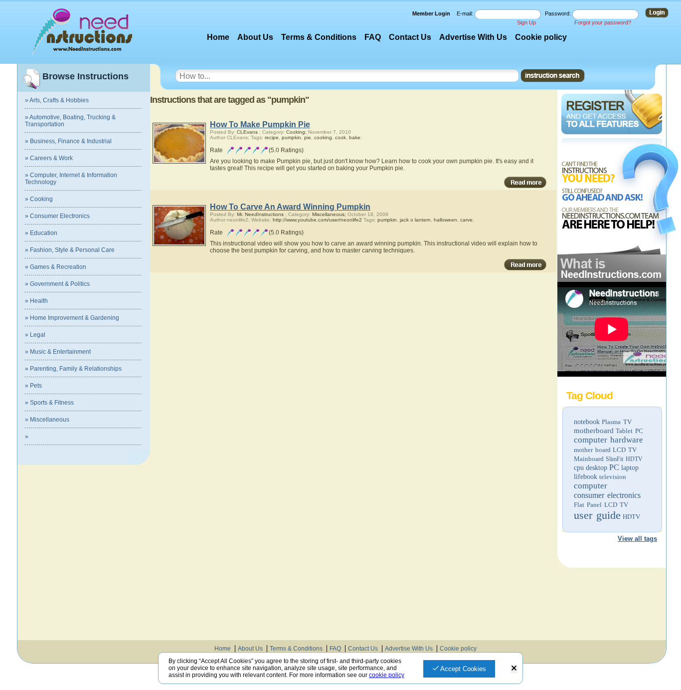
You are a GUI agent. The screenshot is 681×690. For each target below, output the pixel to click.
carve (466, 220)
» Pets (33, 385)
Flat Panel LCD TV (601, 504)
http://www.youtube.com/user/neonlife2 (317, 220)
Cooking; (296, 132)
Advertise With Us (473, 37)
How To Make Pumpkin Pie (260, 124)
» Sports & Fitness (49, 402)
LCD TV (625, 450)
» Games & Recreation (55, 266)
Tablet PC (629, 431)
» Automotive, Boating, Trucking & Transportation (70, 121)
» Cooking (39, 199)
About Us (255, 37)
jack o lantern (415, 220)
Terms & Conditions (318, 37)
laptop (630, 467)
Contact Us (410, 37)
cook (340, 137)
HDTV (631, 516)
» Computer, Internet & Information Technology (71, 179)
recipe (272, 137)
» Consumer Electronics (57, 216)
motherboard (594, 431)
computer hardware (608, 440)
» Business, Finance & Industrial (68, 141)
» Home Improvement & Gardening (72, 317)
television (612, 476)
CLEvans (247, 132)
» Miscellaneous (47, 419)
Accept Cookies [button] (462, 669)
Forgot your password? (602, 22)
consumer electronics (607, 495)
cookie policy (386, 675)
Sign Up (526, 22)
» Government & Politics (57, 283)
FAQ (372, 37)
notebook (587, 422)
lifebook (585, 476)
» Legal (35, 334)
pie (307, 137)
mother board (592, 450)
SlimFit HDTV (624, 459)
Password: (558, 13)
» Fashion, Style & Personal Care (70, 249)
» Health (36, 300)
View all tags (637, 538)
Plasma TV (617, 422)
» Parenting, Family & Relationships (73, 368)
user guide (597, 515)
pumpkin (291, 137)
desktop (596, 467)
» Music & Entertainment (58, 351)
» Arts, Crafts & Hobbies (57, 100)
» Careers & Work (49, 158)
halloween (445, 220)
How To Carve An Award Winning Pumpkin (290, 207)
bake (354, 137)
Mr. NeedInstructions (260, 214)
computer (590, 485)
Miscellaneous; (329, 214)
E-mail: (466, 13)
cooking (323, 137)
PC (614, 467)
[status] (514, 669)
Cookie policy (541, 37)
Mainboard (589, 458)
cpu (579, 467)
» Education (41, 233)
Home (218, 37)
